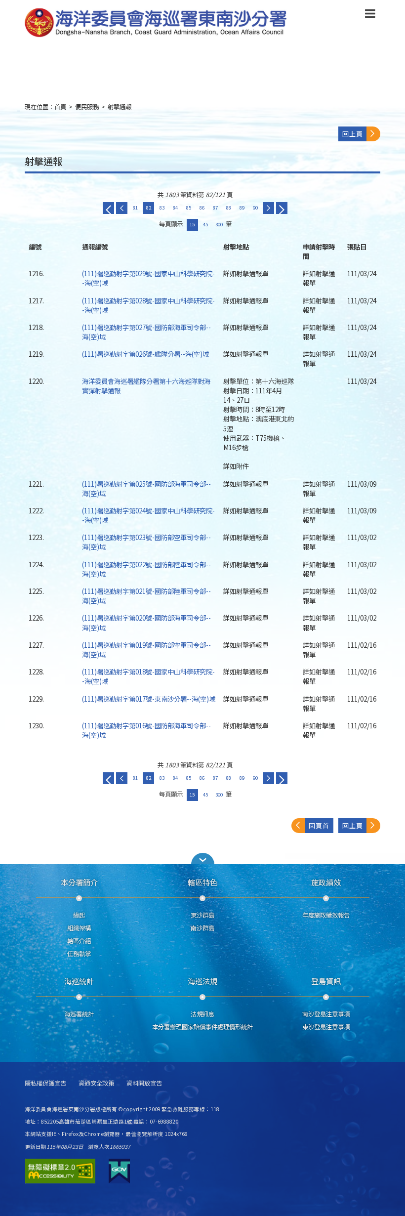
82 (148, 207)
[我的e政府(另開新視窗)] (119, 1171)
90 (255, 207)
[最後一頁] (281, 208)
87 (215, 207)
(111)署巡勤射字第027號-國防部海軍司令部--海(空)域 (146, 331)
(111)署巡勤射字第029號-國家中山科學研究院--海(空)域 (148, 278)
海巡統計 (79, 980)
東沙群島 (202, 915)
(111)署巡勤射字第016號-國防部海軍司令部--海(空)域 (146, 730)
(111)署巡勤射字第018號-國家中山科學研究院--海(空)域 (148, 676)
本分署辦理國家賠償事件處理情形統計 (202, 1026)
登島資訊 (326, 980)
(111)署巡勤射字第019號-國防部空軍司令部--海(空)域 (146, 649)
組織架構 (79, 927)
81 (135, 207)
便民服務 (87, 106)
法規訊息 (202, 1013)
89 (242, 207)
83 (162, 207)
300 (219, 224)
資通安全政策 (96, 1083)
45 (205, 224)
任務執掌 (79, 953)
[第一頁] (108, 208)
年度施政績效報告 (326, 915)
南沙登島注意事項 (326, 1013)
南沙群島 (202, 927)
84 (175, 207)
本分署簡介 (79, 882)
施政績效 (326, 882)
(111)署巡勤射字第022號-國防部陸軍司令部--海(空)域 (146, 569)
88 (228, 207)
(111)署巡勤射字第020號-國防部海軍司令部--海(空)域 (146, 622)
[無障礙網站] (60, 1171)
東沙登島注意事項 (326, 1026)
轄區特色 (202, 882)
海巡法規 (202, 980)
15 (192, 224)
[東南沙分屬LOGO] (156, 23)
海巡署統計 (79, 1013)
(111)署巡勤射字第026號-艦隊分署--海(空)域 (145, 354)
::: (18, 111)
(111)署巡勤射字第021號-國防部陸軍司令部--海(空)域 (146, 595)
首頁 (60, 106)
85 (188, 207)
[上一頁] (121, 208)
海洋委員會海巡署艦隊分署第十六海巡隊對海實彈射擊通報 (146, 385)
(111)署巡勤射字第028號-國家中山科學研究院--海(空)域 (148, 305)
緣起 (79, 915)
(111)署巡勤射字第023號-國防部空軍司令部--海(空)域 (146, 541)
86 (202, 207)
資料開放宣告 (144, 1083)
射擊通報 (119, 106)
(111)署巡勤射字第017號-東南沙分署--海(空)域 (148, 699)
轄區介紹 (79, 940)
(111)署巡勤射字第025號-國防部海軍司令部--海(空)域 (146, 488)
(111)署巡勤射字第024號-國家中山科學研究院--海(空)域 (148, 515)
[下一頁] (268, 208)
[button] (370, 15)
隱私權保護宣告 (45, 1083)
